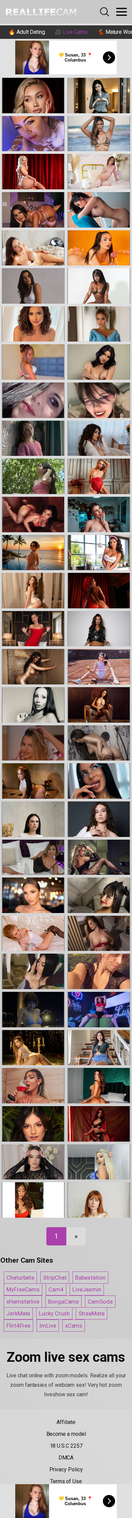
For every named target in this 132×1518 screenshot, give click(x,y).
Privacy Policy (66, 1469)
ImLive (47, 1325)
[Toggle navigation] (121, 12)
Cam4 (56, 1289)
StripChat (54, 1277)
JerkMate (18, 1313)
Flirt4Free (18, 1325)
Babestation (90, 1277)
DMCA (66, 1457)
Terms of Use (66, 1481)
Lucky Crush (54, 1313)
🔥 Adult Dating (26, 32)
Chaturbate (20, 1277)
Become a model (66, 1434)
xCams (74, 1325)
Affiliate (66, 1422)
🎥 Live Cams (71, 32)
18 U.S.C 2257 (66, 1446)
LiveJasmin (86, 1289)
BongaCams (63, 1301)
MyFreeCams (23, 1289)
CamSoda (100, 1301)
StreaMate (92, 1313)
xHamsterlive (22, 1301)
